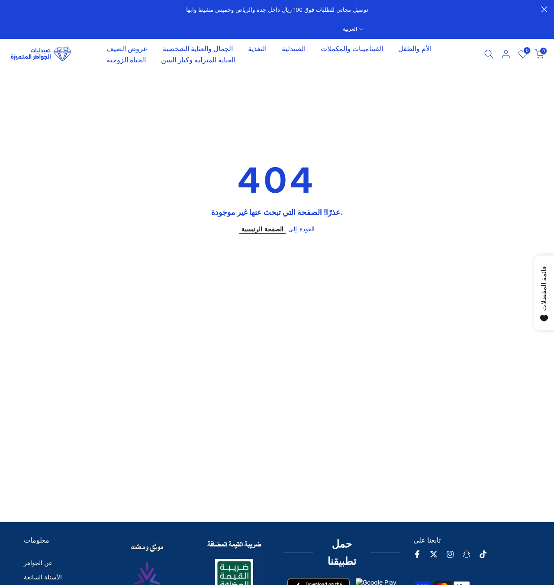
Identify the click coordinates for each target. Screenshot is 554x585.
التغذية (257, 48)
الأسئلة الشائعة (43, 577)
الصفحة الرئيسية (262, 229)
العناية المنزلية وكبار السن (198, 59)
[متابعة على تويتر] (434, 554)
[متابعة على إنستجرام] (450, 554)
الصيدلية (294, 48)
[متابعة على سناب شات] (466, 554)
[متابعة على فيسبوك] (417, 554)
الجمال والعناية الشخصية (198, 48)
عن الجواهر (38, 562)
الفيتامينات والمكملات (352, 48)
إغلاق (9, 9)
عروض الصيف (127, 48)
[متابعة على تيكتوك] (483, 554)
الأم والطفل (415, 48)
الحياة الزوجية (126, 59)
